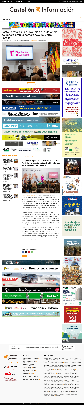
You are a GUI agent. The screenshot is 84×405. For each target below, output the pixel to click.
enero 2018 (67, 380)
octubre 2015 (53, 387)
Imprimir (24, 256)
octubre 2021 (60, 370)
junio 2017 (77, 381)
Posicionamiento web (58, 403)
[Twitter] (16, 1)
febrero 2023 (67, 366)
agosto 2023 (74, 365)
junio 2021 (45, 372)
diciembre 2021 (46, 370)
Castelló (27, 249)
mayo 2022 (51, 369)
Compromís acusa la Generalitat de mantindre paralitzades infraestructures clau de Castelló (8, 187)
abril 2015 (50, 388)
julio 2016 (72, 384)
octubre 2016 (53, 384)
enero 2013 (67, 394)
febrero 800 (58, 395)
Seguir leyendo (30, 83)
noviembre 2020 (47, 373)
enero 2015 (67, 388)
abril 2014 (51, 391)
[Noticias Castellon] (42, 9)
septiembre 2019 (60, 376)
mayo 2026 (61, 358)
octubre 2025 (65, 359)
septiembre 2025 (72, 359)
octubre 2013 (53, 392)
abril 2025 (61, 361)
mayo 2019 (46, 377)
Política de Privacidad (41, 403)
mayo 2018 (46, 380)
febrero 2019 (61, 377)
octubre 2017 (53, 381)
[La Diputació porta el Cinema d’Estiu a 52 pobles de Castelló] (16, 169)
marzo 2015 (56, 388)
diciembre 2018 (73, 377)
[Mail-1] (21, 1)
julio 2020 (72, 373)
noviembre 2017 (46, 381)
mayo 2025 (56, 361)
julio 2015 (72, 387)
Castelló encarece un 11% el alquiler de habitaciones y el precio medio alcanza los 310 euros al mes (8, 177)
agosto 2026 (46, 358)
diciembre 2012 (74, 394)
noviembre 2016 (46, 384)
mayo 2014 (46, 391)
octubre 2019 (53, 376)
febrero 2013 (62, 394)
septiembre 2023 (67, 365)
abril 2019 (50, 377)
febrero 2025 (71, 361)
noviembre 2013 (47, 392)
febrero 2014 (62, 391)
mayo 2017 (46, 383)
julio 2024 (79, 362)
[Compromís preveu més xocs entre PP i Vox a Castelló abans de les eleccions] (16, 161)
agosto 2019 (66, 376)
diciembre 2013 (74, 391)
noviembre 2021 (53, 370)
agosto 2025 (79, 359)
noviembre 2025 (59, 359)
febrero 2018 (61, 380)
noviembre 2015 (46, 387)
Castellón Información (28, 157)
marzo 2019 (56, 377)
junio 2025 (50, 361)
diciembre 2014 (73, 388)
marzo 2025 (66, 361)
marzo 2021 (61, 372)
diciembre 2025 (52, 359)
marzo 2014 (56, 391)
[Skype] (17, 362)
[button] (80, 17)
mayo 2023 (51, 366)
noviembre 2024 (54, 362)
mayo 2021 (51, 372)
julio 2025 (45, 361)
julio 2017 (72, 381)
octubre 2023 (60, 365)
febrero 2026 (77, 358)
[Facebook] (14, 1)
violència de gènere (33, 249)
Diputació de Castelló (29, 195)
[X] (26, 252)
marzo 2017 (56, 383)
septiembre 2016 (60, 384)
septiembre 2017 (60, 381)
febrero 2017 (61, 383)
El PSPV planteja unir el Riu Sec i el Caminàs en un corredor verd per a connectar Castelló (8, 196)
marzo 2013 (56, 394)
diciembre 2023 (46, 365)
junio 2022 (45, 369)
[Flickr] (14, 362)
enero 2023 (73, 366)
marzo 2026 (72, 358)
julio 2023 (79, 365)
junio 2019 (77, 376)
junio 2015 (77, 387)
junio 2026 (56, 358)
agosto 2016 (66, 384)
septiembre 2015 (60, 387)
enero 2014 (67, 391)
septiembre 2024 (67, 362)
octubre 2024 (60, 362)
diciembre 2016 (73, 383)
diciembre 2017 (73, 380)
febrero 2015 (61, 388)
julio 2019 (72, 376)
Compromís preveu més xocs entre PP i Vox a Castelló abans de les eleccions (8, 161)
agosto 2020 (67, 373)
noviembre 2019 (46, 376)
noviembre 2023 (54, 365)
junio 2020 (77, 373)
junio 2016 (77, 384)
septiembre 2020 (60, 373)
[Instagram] (18, 1)
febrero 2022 (67, 369)
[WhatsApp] (32, 252)
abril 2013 (51, 394)
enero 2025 (77, 361)
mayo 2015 (46, 388)
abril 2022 (56, 369)
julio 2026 (51, 358)
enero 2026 (46, 359)
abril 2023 (56, 366)
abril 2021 (56, 372)
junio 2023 (46, 366)
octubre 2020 (53, 373)
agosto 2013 (66, 392)
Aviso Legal (34, 403)
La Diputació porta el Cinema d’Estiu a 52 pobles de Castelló (8, 168)
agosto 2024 (74, 362)
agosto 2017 (66, 381)
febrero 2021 (66, 372)
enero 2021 (72, 372)
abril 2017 (50, 383)
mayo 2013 (46, 394)
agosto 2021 (73, 370)
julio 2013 (72, 392)
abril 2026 (66, 358)
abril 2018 (50, 380)
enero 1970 (53, 395)
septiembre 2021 (67, 370)
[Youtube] (19, 1)
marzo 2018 (56, 380)
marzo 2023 (61, 366)
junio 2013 (77, 392)
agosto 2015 (66, 387)
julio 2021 (78, 370)
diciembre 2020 (78, 372)
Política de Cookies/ (49, 403)
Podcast (28, 1)
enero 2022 (73, 369)
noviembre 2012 (46, 395)
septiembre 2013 (60, 392)
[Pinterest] (29, 252)
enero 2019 (67, 377)
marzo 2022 (61, 369)
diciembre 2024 (46, 362)
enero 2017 (67, 383)
